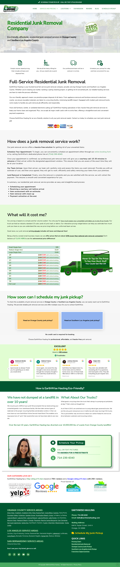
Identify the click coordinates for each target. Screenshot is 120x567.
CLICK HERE (20, 238)
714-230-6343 (65, 457)
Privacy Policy (77, 565)
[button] (111, 369)
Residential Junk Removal (81, 544)
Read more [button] (65, 376)
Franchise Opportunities (81, 551)
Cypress (56, 513)
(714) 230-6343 (76, 2)
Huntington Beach (42, 515)
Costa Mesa (49, 513)
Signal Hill (44, 536)
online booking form (103, 152)
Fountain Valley (12, 515)
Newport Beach (22, 520)
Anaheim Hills (27, 513)
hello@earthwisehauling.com (88, 518)
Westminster (59, 523)
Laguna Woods (43, 518)
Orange (30, 520)
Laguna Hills (22, 518)
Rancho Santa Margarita (49, 520)
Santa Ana (25, 523)
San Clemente (62, 520)
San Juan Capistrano (14, 523)
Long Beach (11, 536)
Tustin (45, 523)
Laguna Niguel (32, 518)
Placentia (37, 520)
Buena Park (40, 513)
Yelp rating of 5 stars (35, 479)
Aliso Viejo (10, 513)
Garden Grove (30, 515)
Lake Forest (52, 518)
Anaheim (18, 513)
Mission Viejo (11, 520)
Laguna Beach (12, 518)
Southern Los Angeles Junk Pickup (84, 549)
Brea (34, 513)
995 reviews (63, 352)
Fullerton (22, 515)
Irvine (51, 515)
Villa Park (51, 523)
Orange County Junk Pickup (82, 546)
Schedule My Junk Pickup (89, 532)
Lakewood (56, 533)
